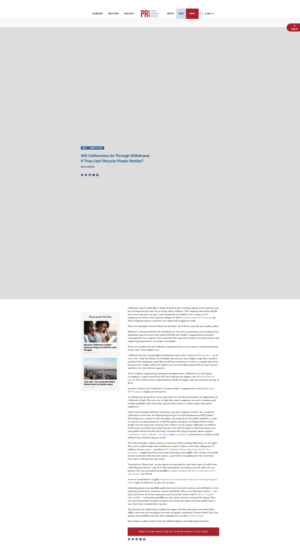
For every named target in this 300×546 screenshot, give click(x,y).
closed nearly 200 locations (197, 317)
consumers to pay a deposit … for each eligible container (157, 434)
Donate (192, 13)
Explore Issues (97, 13)
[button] (213, 13)
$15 (136, 358)
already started (195, 516)
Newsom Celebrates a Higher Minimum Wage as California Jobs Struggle (100, 347)
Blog (84, 147)
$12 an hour (203, 355)
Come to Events (113, 13)
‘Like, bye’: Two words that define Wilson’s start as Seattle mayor (99, 383)
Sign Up (181, 13)
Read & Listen (129, 13)
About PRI (170, 13)
